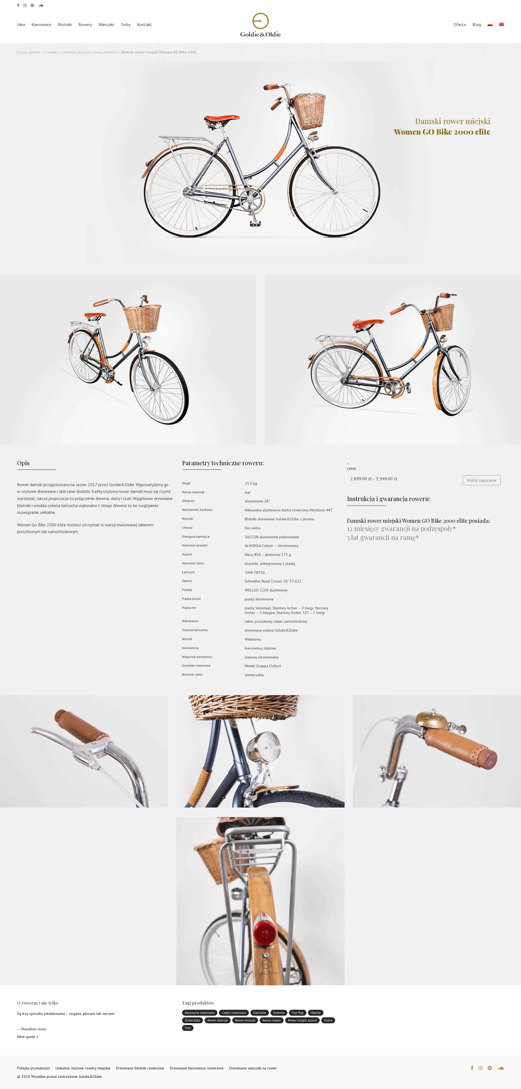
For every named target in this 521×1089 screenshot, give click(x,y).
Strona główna (28, 52)
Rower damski (217, 1020)
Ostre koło (192, 1020)
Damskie (259, 1013)
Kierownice (41, 24)
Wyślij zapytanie (481, 480)
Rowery (85, 24)
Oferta (459, 24)
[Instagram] (25, 5)
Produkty (51, 52)
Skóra (328, 1020)
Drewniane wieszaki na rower (253, 1068)
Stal (188, 1028)
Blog (476, 24)
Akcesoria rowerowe (200, 1013)
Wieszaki (106, 24)
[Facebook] (18, 5)
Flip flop (298, 1013)
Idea (21, 24)
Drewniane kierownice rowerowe (197, 1068)
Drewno (279, 1013)
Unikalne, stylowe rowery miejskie (89, 52)
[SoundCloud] (41, 5)
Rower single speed (302, 1020)
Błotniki (65, 24)
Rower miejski (245, 1020)
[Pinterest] (32, 5)
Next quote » (27, 1036)
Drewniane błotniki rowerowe (140, 1068)
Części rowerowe (234, 1013)
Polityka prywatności (33, 1068)
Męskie (316, 1013)
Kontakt (144, 24)
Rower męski (271, 1020)
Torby (125, 24)
